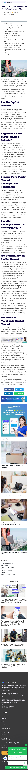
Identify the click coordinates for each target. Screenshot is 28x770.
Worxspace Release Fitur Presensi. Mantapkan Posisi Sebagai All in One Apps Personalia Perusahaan (14, 600)
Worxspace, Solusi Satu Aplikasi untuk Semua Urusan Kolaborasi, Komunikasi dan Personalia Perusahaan (12, 623)
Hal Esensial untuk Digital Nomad (10, 33)
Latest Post (7, 55)
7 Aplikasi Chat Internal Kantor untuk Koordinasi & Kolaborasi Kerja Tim (12, 46)
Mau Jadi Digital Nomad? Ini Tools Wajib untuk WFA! (14, 50)
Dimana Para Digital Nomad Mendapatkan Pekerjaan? (13, 28)
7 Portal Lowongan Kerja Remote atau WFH (14, 43)
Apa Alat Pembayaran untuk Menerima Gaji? (13, 31)
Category (7, 52)
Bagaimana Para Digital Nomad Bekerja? (12, 25)
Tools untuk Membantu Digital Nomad (12, 35)
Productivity (10, 14)
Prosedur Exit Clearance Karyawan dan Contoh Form (15, 40)
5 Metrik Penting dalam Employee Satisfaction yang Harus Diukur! (13, 645)
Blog (5, 14)
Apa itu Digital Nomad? (8, 23)
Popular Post (7, 37)
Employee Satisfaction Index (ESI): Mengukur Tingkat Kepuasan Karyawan (13, 666)
